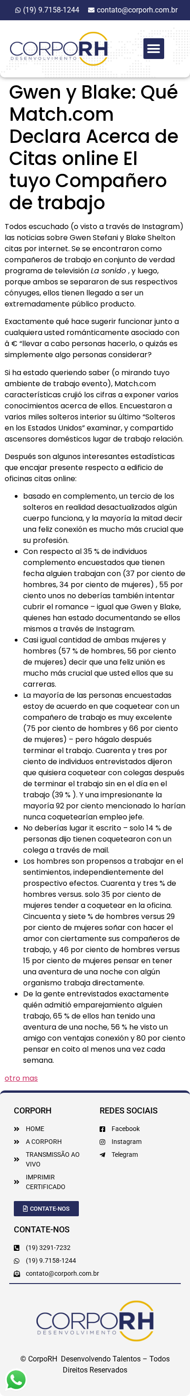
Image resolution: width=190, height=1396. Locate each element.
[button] (153, 48)
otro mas (21, 1078)
